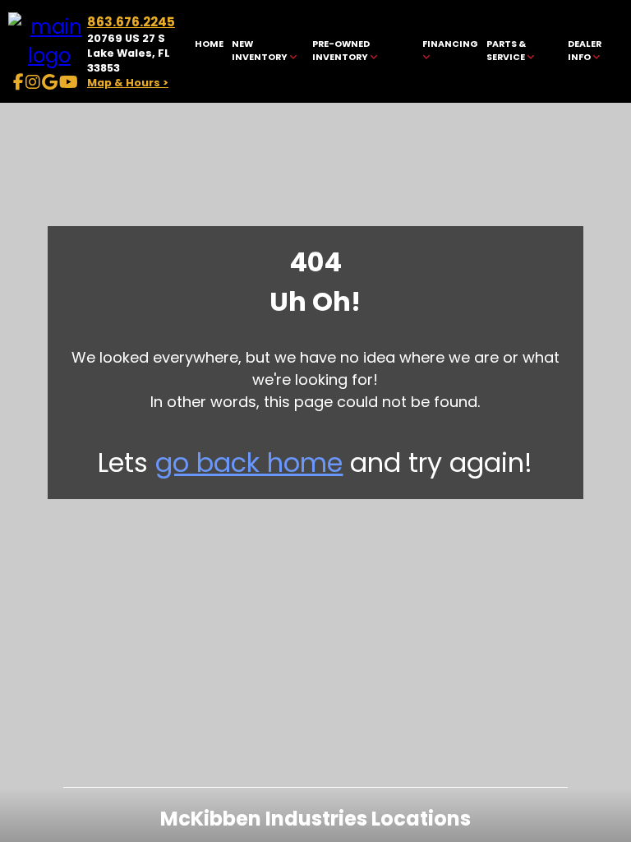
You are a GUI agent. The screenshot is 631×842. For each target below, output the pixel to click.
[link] (209, 51)
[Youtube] (68, 82)
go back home (249, 462)
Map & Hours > (127, 83)
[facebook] (18, 82)
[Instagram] (32, 82)
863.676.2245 (131, 21)
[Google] (50, 82)
